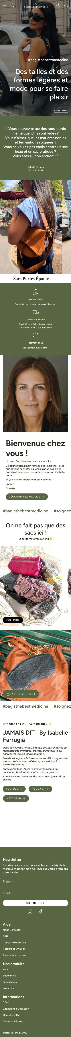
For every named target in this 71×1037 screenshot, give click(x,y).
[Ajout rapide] (66, 610)
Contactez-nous (23, 304)
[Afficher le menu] (4, 5)
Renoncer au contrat (14, 955)
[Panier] (66, 5)
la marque (8, 988)
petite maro (9, 975)
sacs (5, 969)
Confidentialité (11, 1015)
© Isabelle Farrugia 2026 (15, 1032)
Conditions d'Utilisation (16, 1008)
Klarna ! (45, 347)
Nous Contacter (12, 929)
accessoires (10, 982)
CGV (6, 1002)
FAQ (5, 936)
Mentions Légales (13, 1021)
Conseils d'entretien (14, 942)
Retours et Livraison (14, 948)
